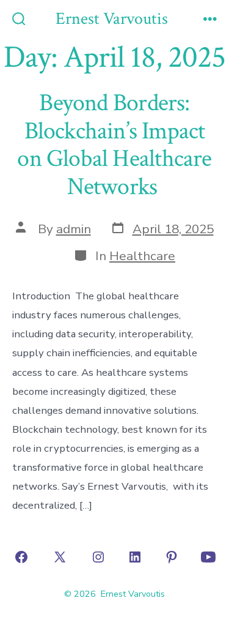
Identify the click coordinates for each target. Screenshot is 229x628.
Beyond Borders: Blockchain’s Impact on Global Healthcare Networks (114, 145)
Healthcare (142, 255)
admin (73, 228)
